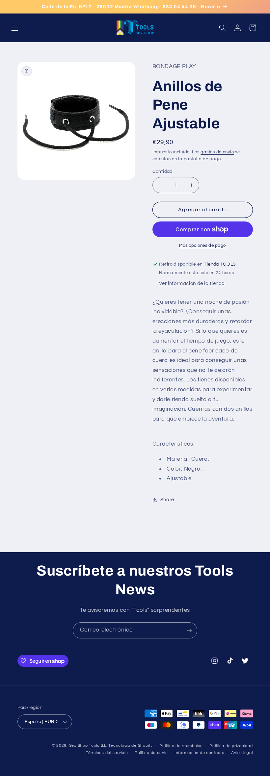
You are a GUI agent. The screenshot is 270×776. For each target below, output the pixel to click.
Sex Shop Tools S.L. (88, 745)
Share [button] (167, 499)
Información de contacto (200, 753)
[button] (14, 27)
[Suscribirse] (189, 630)
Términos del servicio (107, 753)
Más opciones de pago (202, 246)
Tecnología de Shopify (130, 745)
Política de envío (151, 753)
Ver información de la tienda (192, 283)
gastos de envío (217, 152)
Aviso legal (242, 753)
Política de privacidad (231, 746)
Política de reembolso (180, 746)
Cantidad (162, 171)
